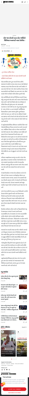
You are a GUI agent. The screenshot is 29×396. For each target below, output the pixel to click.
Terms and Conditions (19, 363)
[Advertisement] (14, 19)
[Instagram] (4, 370)
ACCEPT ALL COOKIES (14, 389)
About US (3, 363)
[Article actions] (27, 2)
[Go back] (2, 2)
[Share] (11, 51)
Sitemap (12, 363)
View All (23, 327)
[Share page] (25, 2)
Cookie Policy (3, 365)
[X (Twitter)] (9, 370)
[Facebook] (2, 370)
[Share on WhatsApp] (22, 2)
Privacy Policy (10, 365)
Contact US (8, 363)
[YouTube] (7, 370)
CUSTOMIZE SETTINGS (14, 392)
